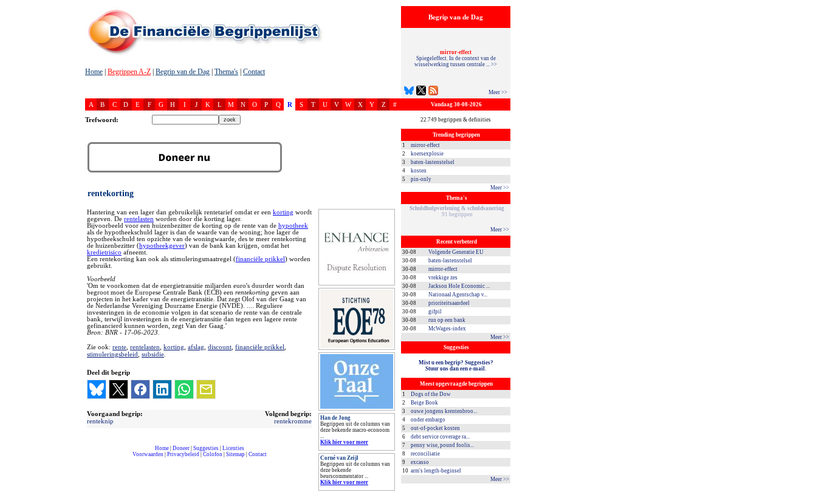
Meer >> (498, 92)
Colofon (212, 454)
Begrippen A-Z (129, 71)
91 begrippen (457, 211)
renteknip (100, 421)
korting (283, 212)
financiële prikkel (260, 259)
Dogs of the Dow (431, 394)
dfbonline (818, 491)
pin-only (421, 179)
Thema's (226, 71)
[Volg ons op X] (421, 92)
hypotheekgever (162, 245)
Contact (254, 71)
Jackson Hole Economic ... (459, 286)
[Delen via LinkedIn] (162, 389)
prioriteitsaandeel (449, 303)
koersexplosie (427, 154)
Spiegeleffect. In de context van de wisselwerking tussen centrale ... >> (455, 58)
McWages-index (447, 329)
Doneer (181, 448)
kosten (419, 171)
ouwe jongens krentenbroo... (444, 411)
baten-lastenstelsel (432, 162)
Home (94, 71)
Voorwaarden (147, 454)
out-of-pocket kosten (435, 428)
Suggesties (206, 448)
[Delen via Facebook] (140, 389)
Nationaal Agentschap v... (457, 295)
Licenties (233, 448)
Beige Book (424, 403)
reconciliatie (425, 454)
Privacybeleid (183, 454)
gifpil (435, 312)
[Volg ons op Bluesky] (409, 92)
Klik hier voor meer (344, 442)
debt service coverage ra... (440, 437)
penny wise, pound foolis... (442, 445)
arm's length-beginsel (436, 471)
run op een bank (446, 320)
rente (119, 346)
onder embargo (428, 420)
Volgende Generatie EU (456, 252)
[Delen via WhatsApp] (184, 389)
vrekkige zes (443, 278)
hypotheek (293, 225)
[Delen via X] (118, 389)
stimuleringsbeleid (112, 354)
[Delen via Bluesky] (96, 389)
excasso (420, 462)
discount (220, 346)
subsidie (153, 354)
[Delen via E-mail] (206, 389)
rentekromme (293, 421)
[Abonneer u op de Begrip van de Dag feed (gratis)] (433, 92)
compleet (91, 458)
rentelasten (139, 219)
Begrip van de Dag (183, 71)
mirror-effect (425, 145)
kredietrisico (104, 252)
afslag (196, 346)
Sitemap (235, 454)
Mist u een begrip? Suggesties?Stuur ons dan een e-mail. (456, 366)
